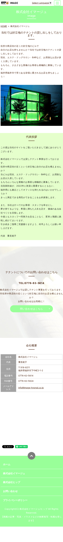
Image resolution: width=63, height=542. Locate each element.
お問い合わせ (10, 491)
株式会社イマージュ (14, 473)
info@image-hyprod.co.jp (31, 387)
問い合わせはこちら (31, 308)
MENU (57, 3)
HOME (4, 26)
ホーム (6, 464)
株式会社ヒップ (11, 482)
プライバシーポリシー (15, 500)
